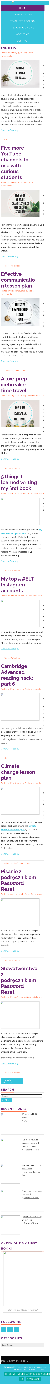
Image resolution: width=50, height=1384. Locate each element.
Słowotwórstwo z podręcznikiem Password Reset (19, 980)
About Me (22, 34)
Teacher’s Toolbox (22, 21)
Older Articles (7, 1081)
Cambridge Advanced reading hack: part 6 (17, 675)
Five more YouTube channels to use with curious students (14, 162)
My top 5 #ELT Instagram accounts (17, 584)
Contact (23, 40)
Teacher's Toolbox (12, 266)
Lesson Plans (22, 14)
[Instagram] (16, 1329)
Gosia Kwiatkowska (35, 395)
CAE (6, 140)
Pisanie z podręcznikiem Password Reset (18, 880)
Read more (33, 1379)
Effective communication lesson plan (18, 280)
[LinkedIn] (10, 1329)
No (21, 1379)
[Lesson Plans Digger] (22, 3)
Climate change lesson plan (18, 772)
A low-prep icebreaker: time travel (14, 384)
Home (22, 8)
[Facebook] (3, 1329)
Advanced (8, 370)
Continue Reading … (10, 130)
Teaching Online (22, 27)
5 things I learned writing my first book (19, 482)
